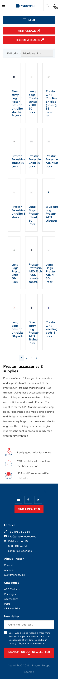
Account (9, 570)
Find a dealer (28, 30)
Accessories (11, 598)
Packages (10, 594)
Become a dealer (28, 40)
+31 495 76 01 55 (19, 531)
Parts (7, 603)
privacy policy (16, 643)
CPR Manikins (12, 608)
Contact (8, 565)
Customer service (14, 574)
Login (55, 8)
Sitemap (29, 671)
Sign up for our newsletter (29, 651)
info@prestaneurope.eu (22, 536)
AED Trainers (12, 589)
